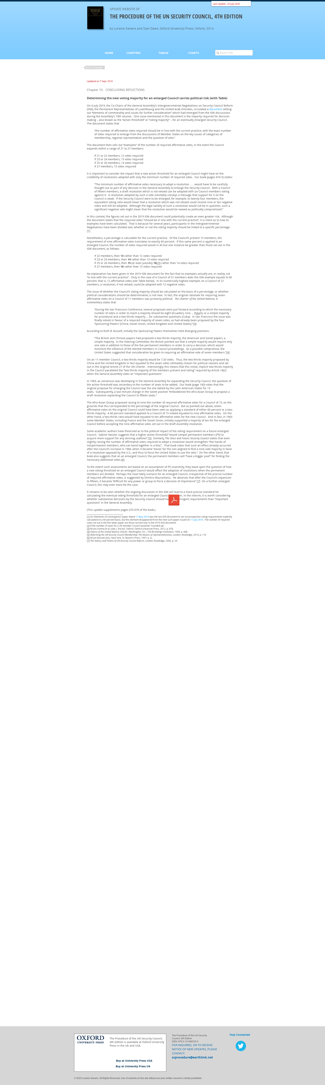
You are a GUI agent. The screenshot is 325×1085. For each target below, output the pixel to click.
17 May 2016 (142, 516)
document (215, 109)
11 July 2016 (196, 519)
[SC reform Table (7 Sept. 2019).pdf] (174, 500)
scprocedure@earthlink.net (192, 1057)
